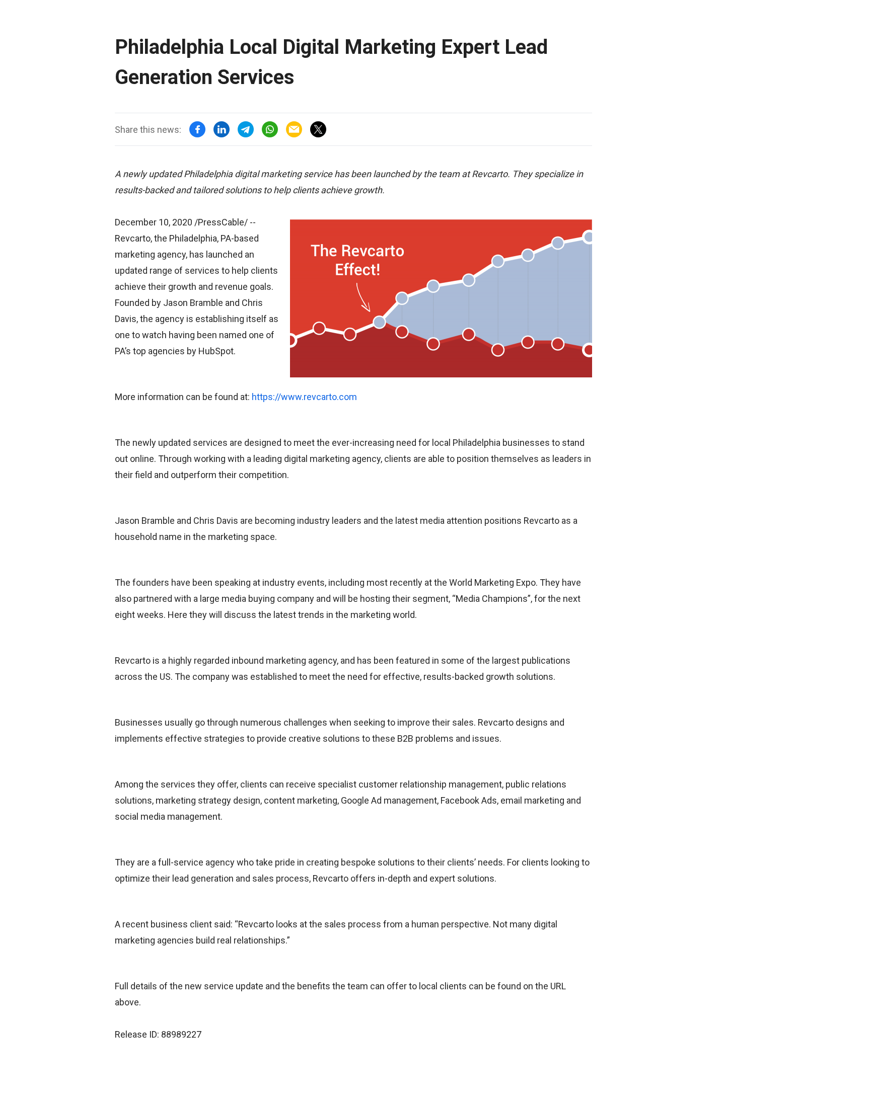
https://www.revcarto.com (304, 396)
